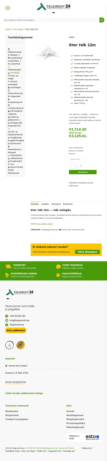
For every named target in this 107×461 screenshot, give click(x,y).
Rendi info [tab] (68, 204)
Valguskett (15, 96)
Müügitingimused (75, 419)
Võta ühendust (87, 251)
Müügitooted (12, 415)
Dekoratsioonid (15, 93)
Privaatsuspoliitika (75, 423)
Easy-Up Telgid (28, 451)
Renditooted (11, 411)
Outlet (11, 170)
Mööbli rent (41, 451)
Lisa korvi (82, 172)
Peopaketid (15, 155)
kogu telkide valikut (44, 224)
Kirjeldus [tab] (35, 204)
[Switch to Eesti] (53, 12)
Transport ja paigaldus (16, 419)
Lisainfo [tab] (45, 204)
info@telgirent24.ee (49, 448)
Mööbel (13, 55)
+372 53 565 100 (33, 448)
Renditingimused (74, 415)
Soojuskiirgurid (15, 102)
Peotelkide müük (12, 451)
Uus (12, 164)
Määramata (13, 173)
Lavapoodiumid (15, 108)
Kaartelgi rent (69, 451)
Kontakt (70, 411)
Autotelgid (15, 87)
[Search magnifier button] (101, 20)
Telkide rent (86, 448)
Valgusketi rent (54, 451)
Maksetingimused (75, 427)
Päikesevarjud (14, 52)
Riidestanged (14, 69)
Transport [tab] (56, 204)
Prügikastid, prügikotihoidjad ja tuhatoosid (16, 140)
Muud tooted (16, 167)
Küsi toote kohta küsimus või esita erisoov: (76, 151)
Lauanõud (15, 63)
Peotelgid (18, 29)
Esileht (8, 29)
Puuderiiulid (16, 161)
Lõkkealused (16, 158)
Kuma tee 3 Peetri (66, 448)
